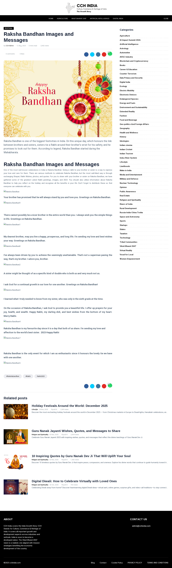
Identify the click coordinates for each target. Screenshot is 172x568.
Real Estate (125, 196)
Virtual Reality (126, 250)
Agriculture (62, 18)
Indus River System (128, 158)
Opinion (123, 187)
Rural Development (128, 208)
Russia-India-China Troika (131, 212)
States (122, 229)
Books (122, 65)
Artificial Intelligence (99, 18)
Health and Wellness (129, 133)
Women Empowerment (130, 259)
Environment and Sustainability (133, 107)
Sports (123, 221)
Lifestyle (124, 162)
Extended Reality (127, 111)
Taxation (123, 234)
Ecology (123, 86)
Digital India (118, 18)
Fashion (123, 116)
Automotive (125, 52)
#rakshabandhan (12, 376)
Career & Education (128, 69)
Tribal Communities (128, 242)
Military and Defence (129, 179)
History (123, 137)
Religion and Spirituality (130, 200)
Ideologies (124, 141)
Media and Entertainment (131, 175)
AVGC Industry (126, 57)
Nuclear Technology (129, 183)
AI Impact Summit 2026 (130, 40)
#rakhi (28, 376)
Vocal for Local (126, 254)
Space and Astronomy (130, 217)
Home (51, 18)
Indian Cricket (126, 149)
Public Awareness (128, 191)
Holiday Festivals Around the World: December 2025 (70, 405)
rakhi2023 (41, 376)
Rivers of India (126, 204)
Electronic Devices (128, 95)
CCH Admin (10, 46)
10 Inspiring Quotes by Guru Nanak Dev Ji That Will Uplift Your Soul (81, 456)
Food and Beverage (128, 120)
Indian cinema (126, 145)
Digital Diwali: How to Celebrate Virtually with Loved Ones (74, 481)
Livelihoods (125, 166)
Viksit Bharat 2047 (78, 18)
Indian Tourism (126, 153)
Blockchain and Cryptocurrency (134, 61)
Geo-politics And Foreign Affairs (134, 124)
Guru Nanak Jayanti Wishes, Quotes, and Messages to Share (76, 431)
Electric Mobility (127, 90)
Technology (125, 238)
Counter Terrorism (128, 74)
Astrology (124, 48)
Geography (125, 128)
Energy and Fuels (127, 103)
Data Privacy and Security (131, 78)
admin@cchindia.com (141, 526)
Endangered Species (129, 99)
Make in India (125, 170)
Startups (123, 225)
